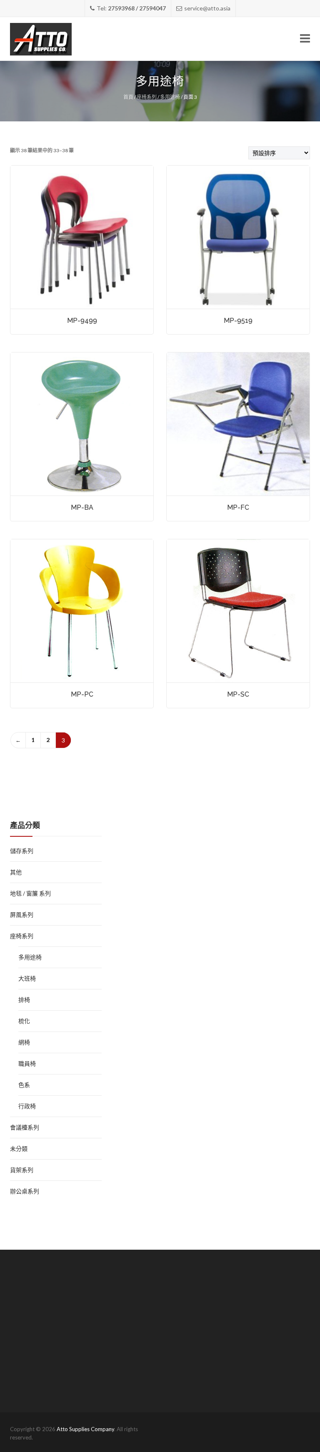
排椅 (24, 999)
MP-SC (238, 694)
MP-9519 (238, 321)
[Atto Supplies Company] (41, 39)
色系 (24, 1084)
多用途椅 (170, 97)
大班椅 (27, 978)
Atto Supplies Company (85, 1429)
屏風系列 (21, 914)
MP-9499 (82, 321)
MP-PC (82, 694)
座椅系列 (147, 97)
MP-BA (82, 507)
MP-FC (238, 507)
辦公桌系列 (24, 1191)
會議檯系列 (24, 1127)
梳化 (24, 1020)
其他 (16, 872)
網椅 (24, 1042)
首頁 (128, 97)
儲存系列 (21, 850)
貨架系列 (21, 1169)
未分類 (19, 1148)
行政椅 (27, 1106)
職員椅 (27, 1063)
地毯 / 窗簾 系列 (30, 893)
